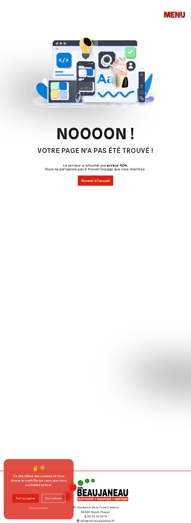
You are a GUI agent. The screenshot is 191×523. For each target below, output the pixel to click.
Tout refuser (53, 498)
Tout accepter (25, 498)
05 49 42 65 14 (97, 516)
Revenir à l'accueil (95, 180)
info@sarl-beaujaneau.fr (97, 521)
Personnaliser (38, 508)
